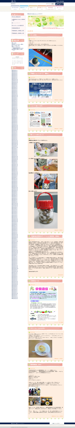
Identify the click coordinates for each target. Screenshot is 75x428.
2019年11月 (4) (15, 173)
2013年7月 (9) (15, 272)
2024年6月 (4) (15, 101)
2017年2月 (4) (15, 216)
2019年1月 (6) (15, 186)
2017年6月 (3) (15, 211)
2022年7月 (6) (15, 131)
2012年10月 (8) (15, 284)
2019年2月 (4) (15, 185)
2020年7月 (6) (15, 162)
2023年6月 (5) (15, 117)
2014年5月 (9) (15, 259)
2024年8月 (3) (15, 99)
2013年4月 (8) (15, 276)
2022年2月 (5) (15, 138)
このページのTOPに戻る (57, 423)
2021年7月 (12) (15, 147)
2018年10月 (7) (15, 190)
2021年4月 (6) (15, 151)
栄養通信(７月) (34, 281)
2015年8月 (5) (15, 239)
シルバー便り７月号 (36, 106)
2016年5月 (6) (15, 228)
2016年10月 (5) (15, 221)
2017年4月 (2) (15, 213)
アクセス (59, 9)
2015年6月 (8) (15, 242)
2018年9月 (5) (15, 191)
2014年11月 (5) (15, 251)
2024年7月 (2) (15, 100)
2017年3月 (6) (15, 215)
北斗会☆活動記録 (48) (17, 16)
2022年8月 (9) (15, 130)
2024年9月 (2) (15, 97)
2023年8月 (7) (15, 114)
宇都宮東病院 (15, 9)
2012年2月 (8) (15, 294)
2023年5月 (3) (15, 118)
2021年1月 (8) (15, 155)
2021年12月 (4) (15, 140)
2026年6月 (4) (15, 71)
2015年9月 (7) (15, 238)
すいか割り (33, 35)
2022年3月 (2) (15, 136)
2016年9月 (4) (15, 222)
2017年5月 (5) (15, 212)
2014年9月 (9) (15, 254)
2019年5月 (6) (15, 181)
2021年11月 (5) (15, 142)
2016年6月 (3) (15, 226)
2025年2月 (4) (15, 92)
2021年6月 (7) (15, 148)
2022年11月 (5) (15, 126)
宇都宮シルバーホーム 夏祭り (39, 73)
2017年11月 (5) (15, 204)
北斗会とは (14, 423)
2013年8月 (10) (15, 271)
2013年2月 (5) (15, 278)
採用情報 (62, 1)
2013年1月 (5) (15, 280)
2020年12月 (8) (15, 156)
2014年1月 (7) (15, 264)
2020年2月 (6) (15, 169)
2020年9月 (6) (15, 160)
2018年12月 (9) (15, 187)
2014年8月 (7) (15, 255)
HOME (58, 1)
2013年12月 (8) (15, 265)
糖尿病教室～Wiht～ (36, 364)
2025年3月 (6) (15, 91)
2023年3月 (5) (15, 121)
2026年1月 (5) (15, 78)
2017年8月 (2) (15, 208)
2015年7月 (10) (15, 241)
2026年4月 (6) (15, 74)
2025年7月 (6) (15, 86)
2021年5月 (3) (15, 149)
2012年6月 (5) (15, 289)
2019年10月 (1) (15, 174)
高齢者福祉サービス (42, 9)
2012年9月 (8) (15, 285)
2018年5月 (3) (15, 196)
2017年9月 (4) (15, 207)
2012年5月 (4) (15, 290)
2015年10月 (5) (15, 237)
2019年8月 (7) (15, 177)
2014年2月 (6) (15, 263)
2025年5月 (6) (15, 88)
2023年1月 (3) (15, 123)
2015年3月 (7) (15, 246)
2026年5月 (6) (15, 73)
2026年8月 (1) (15, 70)
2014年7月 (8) (15, 256)
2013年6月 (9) (15, 273)
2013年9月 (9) (15, 269)
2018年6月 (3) (15, 195)
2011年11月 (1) (15, 298)
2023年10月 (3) (15, 112)
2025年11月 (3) (15, 80)
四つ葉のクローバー (35, 13)
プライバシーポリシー (20, 423)
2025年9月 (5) (15, 83)
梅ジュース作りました (37, 134)
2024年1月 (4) (15, 108)
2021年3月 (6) (15, 152)
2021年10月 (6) (15, 143)
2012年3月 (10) (15, 293)
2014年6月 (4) (15, 258)
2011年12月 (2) (15, 297)
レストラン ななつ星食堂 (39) (18, 25)
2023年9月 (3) (15, 113)
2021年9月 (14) (15, 144)
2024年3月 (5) (15, 105)
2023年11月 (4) (15, 110)
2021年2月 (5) (15, 153)
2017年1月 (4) (15, 217)
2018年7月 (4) (15, 194)
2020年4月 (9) (15, 166)
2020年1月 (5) (15, 170)
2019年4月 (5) (15, 182)
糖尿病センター (24, 9)
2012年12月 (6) (15, 281)
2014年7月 (13, 3)
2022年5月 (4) (15, 134)
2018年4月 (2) (15, 198)
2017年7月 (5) (15, 209)
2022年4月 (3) (15, 135)
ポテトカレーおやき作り (37, 328)
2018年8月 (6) (15, 192)
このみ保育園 (50, 9)
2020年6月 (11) (15, 164)
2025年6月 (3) (15, 87)
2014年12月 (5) (15, 250)
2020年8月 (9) (15, 161)
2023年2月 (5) (15, 122)
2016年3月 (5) (15, 230)
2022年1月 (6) (15, 139)
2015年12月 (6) (15, 234)
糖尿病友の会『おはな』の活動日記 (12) (19, 20)
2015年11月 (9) (15, 235)
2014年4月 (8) (15, 260)
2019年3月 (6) (15, 183)
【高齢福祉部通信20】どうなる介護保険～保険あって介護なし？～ (48, 236)
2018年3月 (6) (15, 199)
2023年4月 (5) (15, 119)
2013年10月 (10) (15, 268)
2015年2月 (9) (15, 247)
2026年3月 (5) (15, 75)
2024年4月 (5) (15, 104)
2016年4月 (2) (15, 229)
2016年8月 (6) (15, 224)
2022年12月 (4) (15, 125)
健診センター (33, 9)
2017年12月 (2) (15, 203)
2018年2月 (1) (15, 200)
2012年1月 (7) (15, 295)
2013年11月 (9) (15, 267)
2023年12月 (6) (15, 109)
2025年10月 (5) (15, 82)
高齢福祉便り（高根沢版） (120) (18, 33)
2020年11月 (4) (15, 157)
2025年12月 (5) (15, 79)
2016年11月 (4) (15, 220)
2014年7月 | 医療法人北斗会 (14, 1)
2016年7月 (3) (15, 225)
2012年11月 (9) (15, 282)
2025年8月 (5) (15, 84)
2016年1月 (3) (15, 233)
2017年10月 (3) (15, 205)
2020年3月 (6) (15, 168)
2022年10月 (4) (15, 127)
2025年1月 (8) (15, 93)
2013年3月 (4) (15, 277)
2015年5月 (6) (15, 243)
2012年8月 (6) (15, 286)
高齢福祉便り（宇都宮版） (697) (18, 30)
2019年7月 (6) (15, 178)
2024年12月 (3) (15, 95)
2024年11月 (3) (15, 96)
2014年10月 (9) (15, 252)
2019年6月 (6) (15, 179)
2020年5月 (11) (15, 165)
